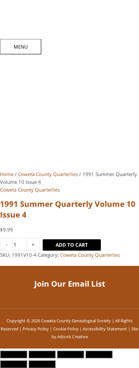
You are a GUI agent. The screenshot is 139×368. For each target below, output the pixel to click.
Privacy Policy (36, 329)
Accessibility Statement (105, 329)
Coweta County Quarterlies (48, 174)
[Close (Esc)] (98, 354)
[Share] (70, 354)
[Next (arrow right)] (42, 364)
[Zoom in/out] (13, 354)
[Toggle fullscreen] (42, 354)
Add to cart (72, 245)
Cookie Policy (66, 329)
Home (7, 174)
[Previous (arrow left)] (13, 364)
